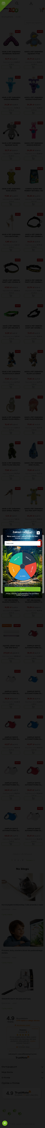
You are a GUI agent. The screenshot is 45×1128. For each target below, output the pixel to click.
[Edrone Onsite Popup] (22, 564)
